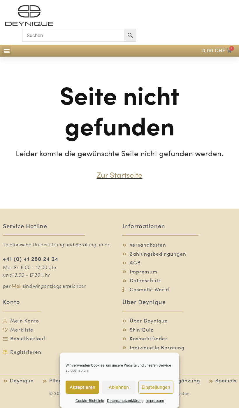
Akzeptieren (82, 387)
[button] (6, 50)
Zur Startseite (120, 175)
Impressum (155, 400)
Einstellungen (156, 387)
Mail (17, 286)
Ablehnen (119, 387)
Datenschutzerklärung (125, 400)
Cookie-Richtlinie (89, 400)
